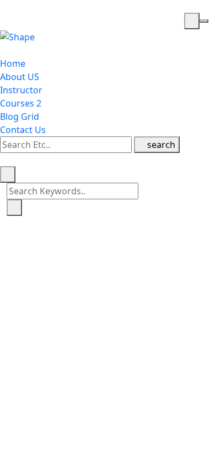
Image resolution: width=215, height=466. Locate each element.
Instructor (21, 90)
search (160, 145)
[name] (192, 21)
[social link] (3, 159)
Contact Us (23, 130)
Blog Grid (19, 116)
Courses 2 (20, 103)
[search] (7, 174)
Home (12, 63)
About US (19, 77)
